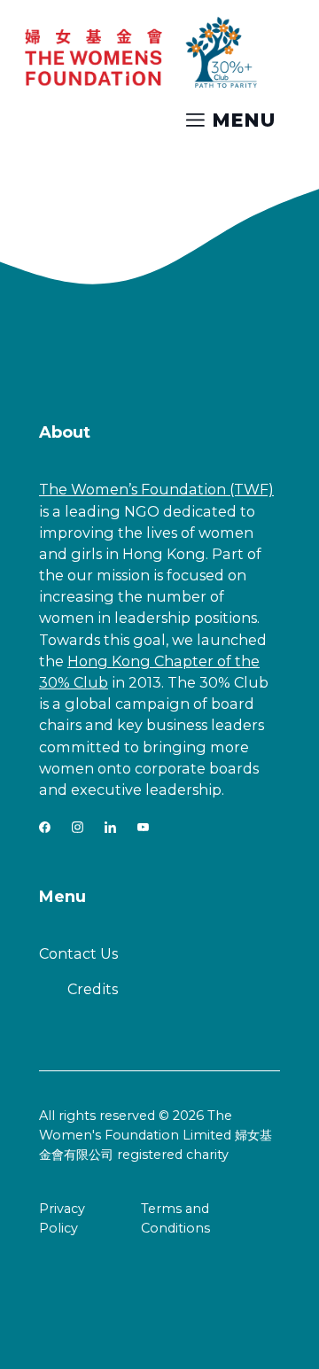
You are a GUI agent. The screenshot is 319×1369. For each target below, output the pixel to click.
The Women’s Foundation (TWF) (156, 489)
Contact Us (78, 953)
